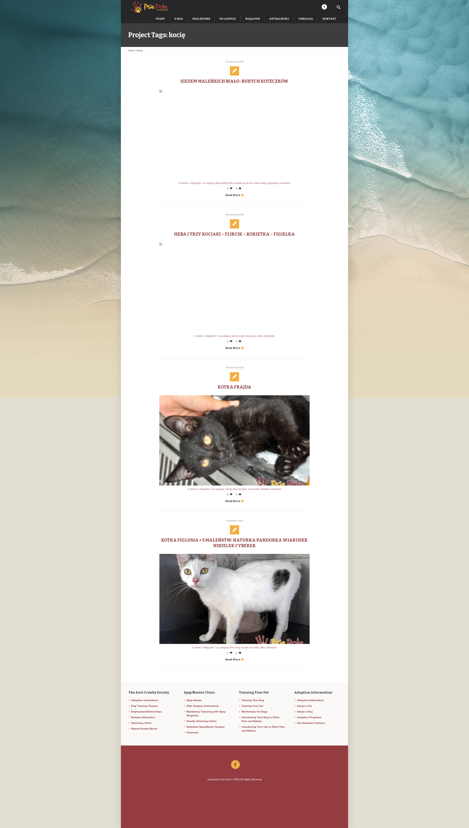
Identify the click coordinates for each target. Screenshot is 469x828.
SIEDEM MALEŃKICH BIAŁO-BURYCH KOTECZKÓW (234, 81)
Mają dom (196, 183)
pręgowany (272, 183)
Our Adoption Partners (311, 722)
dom (230, 183)
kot (251, 183)
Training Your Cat (252, 705)
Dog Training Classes (144, 705)
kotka (263, 183)
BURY (224, 183)
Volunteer (192, 732)
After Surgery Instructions (203, 705)
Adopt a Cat (304, 705)
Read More (232, 195)
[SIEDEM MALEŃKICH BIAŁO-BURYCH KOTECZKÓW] (234, 134)
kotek (256, 183)
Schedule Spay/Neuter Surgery (206, 726)
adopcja (211, 183)
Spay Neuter (194, 700)
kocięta (244, 647)
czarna (228, 489)
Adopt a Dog (305, 711)
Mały (262, 647)
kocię (246, 183)
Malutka (265, 489)
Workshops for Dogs (254, 711)
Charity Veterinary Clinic (202, 721)
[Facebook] (324, 7)
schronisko (284, 183)
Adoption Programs (309, 717)
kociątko (238, 183)
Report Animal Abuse (144, 728)
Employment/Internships (146, 711)
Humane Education (143, 717)
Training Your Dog (253, 700)
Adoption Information (144, 700)
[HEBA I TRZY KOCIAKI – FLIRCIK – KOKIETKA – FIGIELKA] (234, 287)
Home (131, 50)
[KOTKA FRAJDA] (234, 440)
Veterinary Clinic (141, 722)
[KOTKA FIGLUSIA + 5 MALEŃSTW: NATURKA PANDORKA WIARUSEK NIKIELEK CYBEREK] (234, 599)
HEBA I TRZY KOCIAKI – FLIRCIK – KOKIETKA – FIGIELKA (234, 234)
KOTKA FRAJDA (234, 387)
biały (218, 183)
